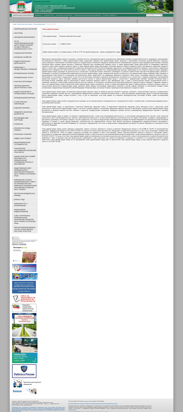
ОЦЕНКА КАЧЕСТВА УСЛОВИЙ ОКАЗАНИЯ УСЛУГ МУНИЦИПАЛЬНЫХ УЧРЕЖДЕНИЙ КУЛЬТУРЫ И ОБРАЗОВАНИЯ (24, 160)
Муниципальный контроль (24, 98)
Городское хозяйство (23, 57)
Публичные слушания (22, 134)
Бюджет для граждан (22, 138)
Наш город (18, 33)
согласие (86, 401)
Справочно (18, 124)
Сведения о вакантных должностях (23, 113)
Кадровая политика (22, 108)
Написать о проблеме (19, 244)
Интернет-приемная (109, 15)
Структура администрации (39, 24)
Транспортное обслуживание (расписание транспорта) (25, 150)
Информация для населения (25, 29)
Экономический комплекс (24, 37)
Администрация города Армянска (23, 15)
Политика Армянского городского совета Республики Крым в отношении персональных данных (92, 403)
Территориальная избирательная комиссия (88, 15)
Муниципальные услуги (23, 77)
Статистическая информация (20, 103)
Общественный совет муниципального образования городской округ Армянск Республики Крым (25, 172)
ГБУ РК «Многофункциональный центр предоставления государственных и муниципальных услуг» (23, 45)
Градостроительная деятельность (22, 62)
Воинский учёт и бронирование (20, 204)
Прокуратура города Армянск (22, 129)
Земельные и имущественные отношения (25, 68)
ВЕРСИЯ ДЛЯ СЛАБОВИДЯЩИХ (43, 11)
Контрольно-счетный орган (64, 15)
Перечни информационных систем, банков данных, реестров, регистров (25, 229)
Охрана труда (19, 199)
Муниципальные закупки (24, 73)
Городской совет (49, 15)
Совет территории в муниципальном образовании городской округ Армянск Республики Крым (25, 219)
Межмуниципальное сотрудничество (22, 143)
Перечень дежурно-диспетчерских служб (23, 86)
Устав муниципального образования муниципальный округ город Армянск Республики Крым (40, 18)
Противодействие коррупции (21, 119)
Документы (38, 15)
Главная (15, 24)
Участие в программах (23, 81)
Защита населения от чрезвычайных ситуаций (24, 92)
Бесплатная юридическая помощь (24, 194)
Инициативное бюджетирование (21, 210)
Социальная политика (23, 53)
